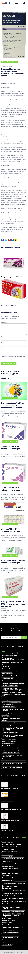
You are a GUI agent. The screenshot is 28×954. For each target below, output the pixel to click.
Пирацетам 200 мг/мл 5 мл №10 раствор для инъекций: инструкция (13, 604)
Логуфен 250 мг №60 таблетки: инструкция (10, 489)
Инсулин (18, 680)
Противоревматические (8, 939)
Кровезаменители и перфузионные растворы (12, 689)
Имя (2, 336)
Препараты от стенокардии (9, 739)
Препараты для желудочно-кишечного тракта (13, 899)
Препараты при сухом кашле (9, 748)
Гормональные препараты (10, 868)
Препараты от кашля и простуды (13, 729)
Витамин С (5, 846)
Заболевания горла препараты (12, 676)
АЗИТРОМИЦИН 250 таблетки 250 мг (11, 809)
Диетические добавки (10, 878)
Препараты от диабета (7, 922)
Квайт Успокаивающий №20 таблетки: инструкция (13, 561)
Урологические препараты (10, 947)
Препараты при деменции (8, 741)
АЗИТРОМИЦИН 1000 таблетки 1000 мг (11, 788)
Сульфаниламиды (7, 944)
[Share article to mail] (15, 240)
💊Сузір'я (5, 3)
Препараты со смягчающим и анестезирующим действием (13, 750)
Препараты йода (5, 716)
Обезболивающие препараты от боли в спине (11, 692)
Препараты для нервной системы (9, 61)
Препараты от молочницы (10, 732)
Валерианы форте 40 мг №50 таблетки (13, 277)
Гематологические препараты (13, 858)
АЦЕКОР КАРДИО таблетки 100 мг (10, 820)
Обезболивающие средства (12, 893)
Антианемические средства (9, 653)
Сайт (2, 348)
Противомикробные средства (10, 937)
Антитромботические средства (12, 662)
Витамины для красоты (8, 854)
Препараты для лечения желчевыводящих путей (13, 700)
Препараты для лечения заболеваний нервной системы (13, 901)
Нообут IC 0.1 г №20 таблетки (10, 306)
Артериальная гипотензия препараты (10, 665)
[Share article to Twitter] (6, 240)
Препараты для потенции (8, 706)
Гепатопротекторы (7, 861)
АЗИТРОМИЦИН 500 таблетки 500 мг (11, 799)
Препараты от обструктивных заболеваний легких (12, 736)
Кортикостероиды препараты (10, 685)
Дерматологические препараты (10, 874)
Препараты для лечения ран (7, 704)
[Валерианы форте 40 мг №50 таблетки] (14, 274)
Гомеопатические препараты (7, 866)
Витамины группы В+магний (9, 851)
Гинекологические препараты (12, 864)
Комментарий (4, 322)
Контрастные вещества (20, 880)
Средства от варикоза (7, 770)
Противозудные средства (8, 758)
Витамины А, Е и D (15, 846)
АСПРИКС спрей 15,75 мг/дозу (9, 830)
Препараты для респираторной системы (13, 709)
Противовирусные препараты (11, 932)
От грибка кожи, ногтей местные (10, 895)
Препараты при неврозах (7, 745)
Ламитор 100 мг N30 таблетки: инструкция (10, 530)
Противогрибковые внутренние (10, 935)
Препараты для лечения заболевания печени (11, 702)
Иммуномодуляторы (8, 880)
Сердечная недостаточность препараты (12, 764)
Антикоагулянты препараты (9, 655)
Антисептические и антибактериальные (11, 844)
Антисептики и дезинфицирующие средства (13, 659)
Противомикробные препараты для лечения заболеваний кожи (14, 761)
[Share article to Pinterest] (9, 240)
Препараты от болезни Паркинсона (9, 920)
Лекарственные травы (7, 890)
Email (2, 342)
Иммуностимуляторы (8, 680)
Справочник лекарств (8, 942)
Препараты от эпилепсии (8, 930)
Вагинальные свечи (7, 668)
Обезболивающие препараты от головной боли (13, 695)
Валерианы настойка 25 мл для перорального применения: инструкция (12, 405)
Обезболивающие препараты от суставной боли (12, 697)
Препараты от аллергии (6, 918)
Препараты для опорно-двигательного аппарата (13, 911)
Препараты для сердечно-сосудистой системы (13, 915)
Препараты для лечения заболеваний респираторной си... (13, 904)
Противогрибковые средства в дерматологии (12, 755)
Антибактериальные (7, 842)
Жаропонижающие (7, 673)
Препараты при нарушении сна (8, 743)
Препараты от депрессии (8, 725)
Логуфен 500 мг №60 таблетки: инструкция (10, 447)
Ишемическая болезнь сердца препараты (14, 683)
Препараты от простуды (12, 927)
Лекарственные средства (9, 887)
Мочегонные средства (19, 890)
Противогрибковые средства (10, 752)
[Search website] (24, 3)
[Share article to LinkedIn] (12, 240)
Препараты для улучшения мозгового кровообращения (11, 713)
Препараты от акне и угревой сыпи (9, 722)
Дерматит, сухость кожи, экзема (9, 870)
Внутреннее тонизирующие (7, 856)
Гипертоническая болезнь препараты (10, 671)
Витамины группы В (8, 849)
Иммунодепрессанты (7, 678)
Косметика (21, 883)
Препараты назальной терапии (11, 719)
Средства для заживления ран (12, 767)
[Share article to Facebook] (2, 240)
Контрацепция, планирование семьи (9, 883)
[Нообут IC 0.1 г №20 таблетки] (14, 303)
